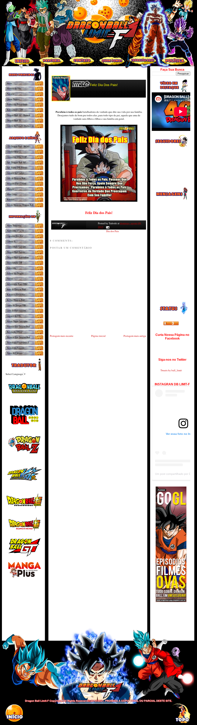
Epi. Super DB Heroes (17, 167)
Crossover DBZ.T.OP (17, 156)
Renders (10, 199)
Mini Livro (12, 194)
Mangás (10, 188)
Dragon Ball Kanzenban (18, 257)
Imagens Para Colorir (16, 183)
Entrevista (11, 267)
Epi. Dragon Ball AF (16, 162)
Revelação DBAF (15, 331)
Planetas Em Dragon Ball (18, 326)
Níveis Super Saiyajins (17, 321)
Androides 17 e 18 (15, 230)
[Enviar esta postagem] (107, 227)
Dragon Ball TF (14, 120)
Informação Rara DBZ (17, 283)
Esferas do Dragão (15, 273)
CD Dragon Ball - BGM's (18, 146)
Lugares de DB (14, 315)
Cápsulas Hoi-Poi (15, 235)
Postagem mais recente (61, 336)
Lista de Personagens (16, 310)
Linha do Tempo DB (16, 305)
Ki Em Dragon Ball (16, 299)
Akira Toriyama (14, 225)
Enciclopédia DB (14, 262)
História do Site (14, 88)
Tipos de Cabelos (15, 353)
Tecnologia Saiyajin (15, 347)
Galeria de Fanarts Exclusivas (20, 125)
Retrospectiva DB (15, 109)
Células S (11, 241)
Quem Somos (13, 99)
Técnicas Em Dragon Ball (18, 337)
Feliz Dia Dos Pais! (104, 85)
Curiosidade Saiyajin (16, 246)
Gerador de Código (15, 172)
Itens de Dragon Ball (16, 289)
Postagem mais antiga (135, 336)
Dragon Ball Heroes (16, 251)
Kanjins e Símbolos (16, 294)
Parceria (10, 93)
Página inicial (98, 336)
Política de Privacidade (17, 104)
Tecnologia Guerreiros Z (18, 342)
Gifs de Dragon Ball (16, 178)
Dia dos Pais (112, 231)
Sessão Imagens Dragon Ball (20, 204)
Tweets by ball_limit (171, 370)
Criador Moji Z (14, 151)
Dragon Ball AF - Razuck (18, 115)
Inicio (9, 83)
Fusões (10, 278)
